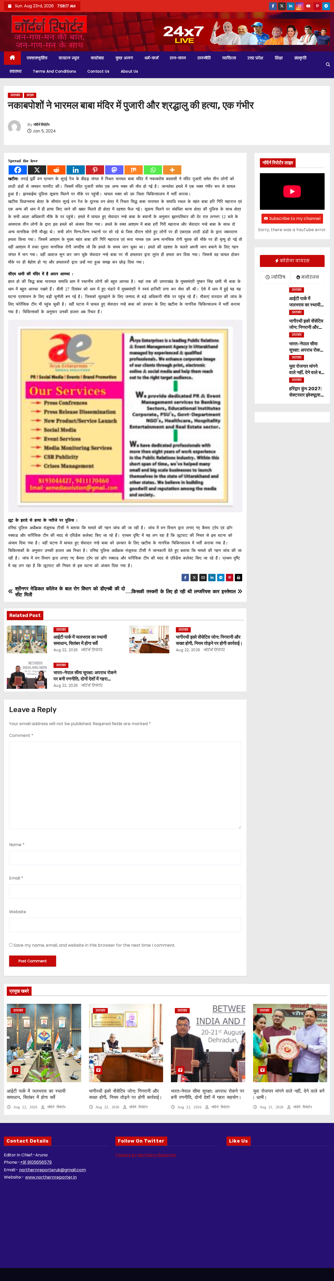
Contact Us (98, 71)
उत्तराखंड (15, 95)
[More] (172, 169)
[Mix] (133, 169)
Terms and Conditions (54, 71)
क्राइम (30, 95)
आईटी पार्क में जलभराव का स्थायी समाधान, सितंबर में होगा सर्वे (80, 640)
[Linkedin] (76, 169)
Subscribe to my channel (294, 219)
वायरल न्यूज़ (69, 58)
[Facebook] (18, 169)
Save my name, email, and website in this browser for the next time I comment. (94, 945)
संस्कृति (300, 58)
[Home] (12, 58)
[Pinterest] (95, 169)
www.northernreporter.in (51, 1177)
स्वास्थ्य (15, 71)
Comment (21, 735)
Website (17, 912)
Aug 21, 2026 (273, 1107)
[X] (37, 169)
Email (16, 878)
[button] (328, 65)
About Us (129, 71)
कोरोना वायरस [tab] (294, 261)
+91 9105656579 (36, 1162)
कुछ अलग (124, 58)
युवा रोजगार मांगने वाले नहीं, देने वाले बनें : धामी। (306, 372)
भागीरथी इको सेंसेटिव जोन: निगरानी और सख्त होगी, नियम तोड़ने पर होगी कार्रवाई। (209, 640)
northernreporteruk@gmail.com (52, 1170)
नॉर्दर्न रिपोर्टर (41, 125)
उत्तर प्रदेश (255, 58)
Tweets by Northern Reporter (145, 1155)
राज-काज (178, 58)
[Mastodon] (114, 169)
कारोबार (97, 58)
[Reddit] (56, 169)
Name (17, 845)
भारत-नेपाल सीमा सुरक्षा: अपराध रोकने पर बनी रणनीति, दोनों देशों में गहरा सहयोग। (84, 679)
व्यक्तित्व (229, 58)
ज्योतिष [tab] (277, 277)
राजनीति (204, 58)
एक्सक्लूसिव (37, 58)
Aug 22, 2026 (65, 650)
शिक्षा (279, 58)
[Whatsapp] (153, 169)
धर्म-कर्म (152, 58)
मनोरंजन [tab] (309, 277)
